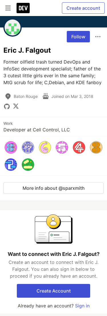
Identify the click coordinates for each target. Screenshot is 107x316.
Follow (78, 37)
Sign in (82, 306)
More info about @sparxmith (54, 188)
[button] (11, 147)
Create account (83, 8)
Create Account (54, 291)
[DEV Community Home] (23, 8)
